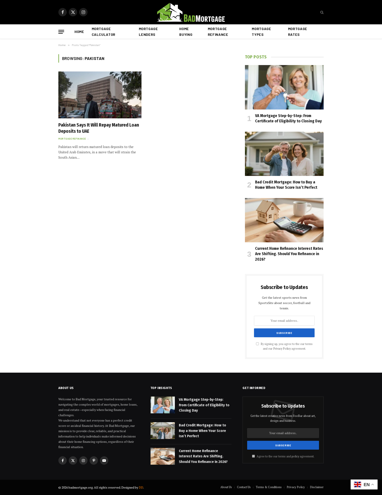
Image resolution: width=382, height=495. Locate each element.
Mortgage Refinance (218, 32)
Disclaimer (317, 487)
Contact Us (244, 487)
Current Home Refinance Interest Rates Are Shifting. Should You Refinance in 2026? (289, 254)
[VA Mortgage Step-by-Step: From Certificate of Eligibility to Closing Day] (284, 87)
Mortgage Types (261, 32)
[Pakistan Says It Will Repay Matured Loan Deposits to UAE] (99, 94)
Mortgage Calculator (103, 32)
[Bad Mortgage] (191, 12)
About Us (226, 487)
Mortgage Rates (297, 32)
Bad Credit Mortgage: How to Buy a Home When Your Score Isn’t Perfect (286, 185)
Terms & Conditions (269, 487)
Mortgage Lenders (148, 32)
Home (79, 31)
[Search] (321, 12)
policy (295, 456)
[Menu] (61, 32)
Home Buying (185, 32)
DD (141, 487)
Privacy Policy (282, 349)
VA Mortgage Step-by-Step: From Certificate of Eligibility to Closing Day (288, 118)
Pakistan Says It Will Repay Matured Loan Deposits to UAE (98, 128)
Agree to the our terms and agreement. (285, 456)
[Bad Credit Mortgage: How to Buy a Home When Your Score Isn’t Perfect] (284, 154)
